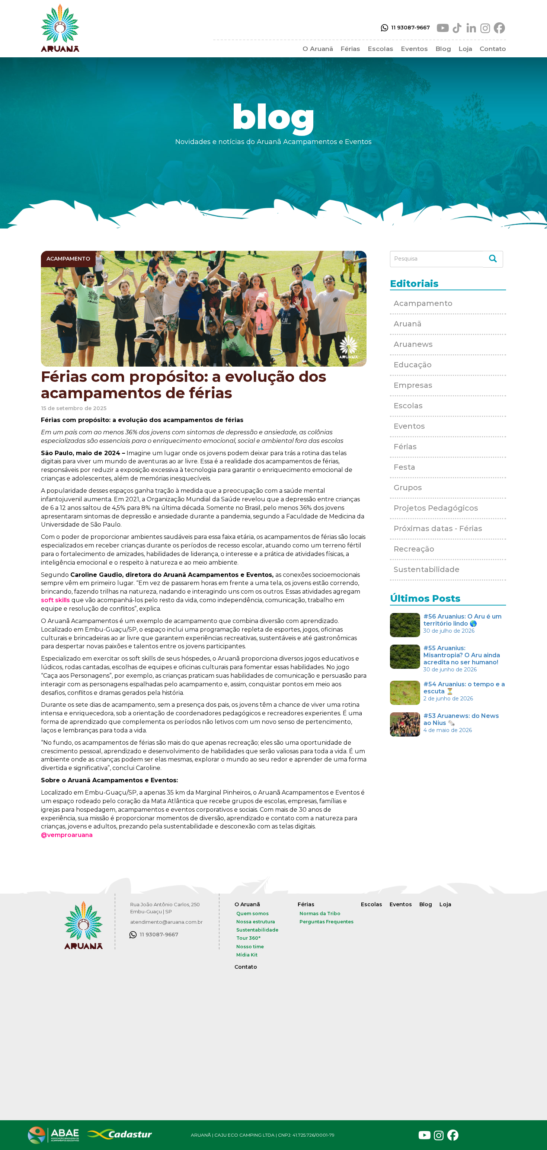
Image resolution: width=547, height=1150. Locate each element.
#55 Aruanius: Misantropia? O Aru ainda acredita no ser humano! (461, 659)
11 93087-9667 (410, 27)
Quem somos (252, 913)
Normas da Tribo (320, 913)
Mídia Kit (246, 955)
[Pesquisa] (493, 259)
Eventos (414, 48)
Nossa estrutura (255, 921)
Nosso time (250, 946)
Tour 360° (248, 938)
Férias (350, 48)
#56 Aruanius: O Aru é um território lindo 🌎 (462, 623)
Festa (404, 467)
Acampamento (423, 303)
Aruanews (413, 344)
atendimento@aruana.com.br (166, 922)
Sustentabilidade (427, 569)
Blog (443, 48)
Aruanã (408, 323)
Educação (413, 364)
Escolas (380, 48)
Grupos (408, 487)
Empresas (413, 385)
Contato (493, 48)
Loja (465, 48)
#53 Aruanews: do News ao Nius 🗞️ (461, 723)
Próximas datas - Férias (438, 528)
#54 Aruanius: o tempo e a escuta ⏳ (464, 691)
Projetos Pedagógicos (436, 508)
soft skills (55, 600)
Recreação (414, 548)
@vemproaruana (67, 834)
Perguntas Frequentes (327, 921)
